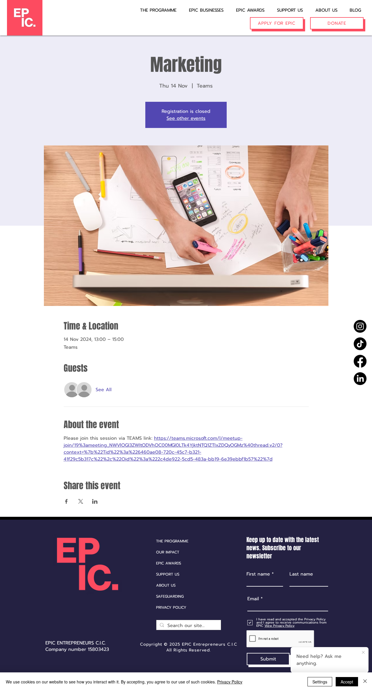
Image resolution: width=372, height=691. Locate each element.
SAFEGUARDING (170, 596)
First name (258, 574)
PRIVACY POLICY (171, 607)
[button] (202, 7)
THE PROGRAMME (172, 541)
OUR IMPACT (167, 552)
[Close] (365, 681)
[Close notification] (363, 652)
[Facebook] (360, 361)
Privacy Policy (229, 682)
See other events (186, 118)
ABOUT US (166, 585)
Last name (301, 574)
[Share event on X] (80, 501)
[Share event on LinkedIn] (95, 501)
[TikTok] (360, 343)
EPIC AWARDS (168, 563)
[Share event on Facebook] (66, 501)
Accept (347, 682)
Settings (319, 682)
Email (253, 598)
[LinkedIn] (360, 378)
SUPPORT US (167, 574)
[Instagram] (360, 326)
